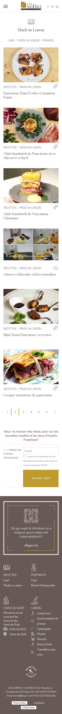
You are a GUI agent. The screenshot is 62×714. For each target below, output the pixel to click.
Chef (11, 40)
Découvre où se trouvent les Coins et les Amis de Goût (13, 618)
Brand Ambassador (43, 585)
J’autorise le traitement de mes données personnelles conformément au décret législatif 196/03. (40, 460)
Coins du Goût (17, 634)
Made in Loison (28, 40)
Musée (41, 634)
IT (48, 6)
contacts (39, 702)
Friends (48, 40)
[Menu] (5, 6)
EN (52, 6)
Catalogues (44, 629)
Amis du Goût (17, 629)
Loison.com (44, 613)
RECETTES (10, 87)
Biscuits (42, 639)
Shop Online (44, 644)
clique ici (31, 546)
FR (57, 6)
